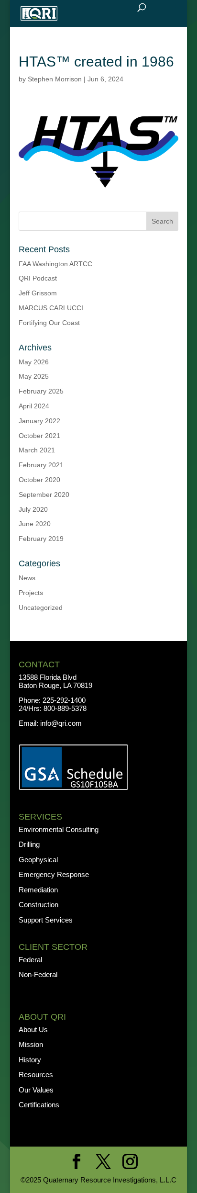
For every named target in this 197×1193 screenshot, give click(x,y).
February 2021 (41, 465)
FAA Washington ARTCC (55, 264)
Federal (30, 960)
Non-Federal (38, 974)
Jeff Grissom (38, 293)
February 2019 (41, 538)
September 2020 (44, 494)
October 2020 (39, 480)
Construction (38, 904)
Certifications (39, 1105)
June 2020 (35, 524)
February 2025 (41, 391)
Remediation (38, 890)
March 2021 (37, 450)
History (30, 1060)
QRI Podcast (38, 278)
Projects (31, 592)
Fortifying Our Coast (49, 322)
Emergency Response (54, 874)
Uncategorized (41, 607)
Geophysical (38, 859)
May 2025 (34, 376)
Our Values (36, 1090)
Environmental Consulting (58, 829)
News (27, 578)
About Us (33, 1029)
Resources (36, 1074)
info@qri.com (61, 723)
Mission (31, 1044)
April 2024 (34, 406)
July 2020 (33, 509)
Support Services (46, 920)
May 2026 (34, 362)
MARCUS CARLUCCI (51, 308)
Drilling (29, 844)
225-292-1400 (65, 700)
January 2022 (39, 421)
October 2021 (39, 435)
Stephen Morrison (55, 79)
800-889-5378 (65, 708)
